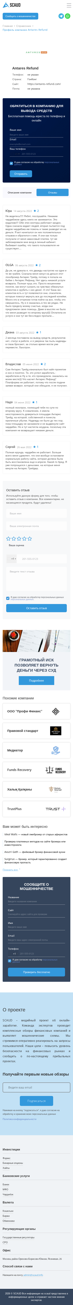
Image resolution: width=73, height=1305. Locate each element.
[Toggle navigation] (69, 5)
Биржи (6, 1215)
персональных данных (22, 599)
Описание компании (20, 192)
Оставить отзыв (36, 608)
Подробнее (36, 681)
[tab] (20, 192)
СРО (5, 1242)
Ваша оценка (16, 545)
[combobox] (15, 154)
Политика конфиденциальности (19, 1119)
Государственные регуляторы (18, 1237)
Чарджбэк (8, 1194)
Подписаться (36, 1101)
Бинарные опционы (13, 1163)
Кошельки (8, 1210)
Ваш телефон (18, 148)
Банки (6, 1184)
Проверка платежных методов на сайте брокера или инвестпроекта (35, 843)
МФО (5, 1189)
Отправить (20, 173)
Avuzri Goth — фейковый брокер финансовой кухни (34, 852)
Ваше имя (15, 129)
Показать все (10, 869)
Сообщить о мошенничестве (20, 16)
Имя (10, 923)
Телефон (13, 948)
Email (13, 139)
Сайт (11, 910)
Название (13, 897)
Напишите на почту (23, 1275)
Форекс (6, 1158)
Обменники (9, 1220)
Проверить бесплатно (36, 972)
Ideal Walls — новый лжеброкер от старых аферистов (35, 834)
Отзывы (52, 192)
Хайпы (6, 1167)
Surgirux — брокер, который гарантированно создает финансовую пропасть (35, 860)
